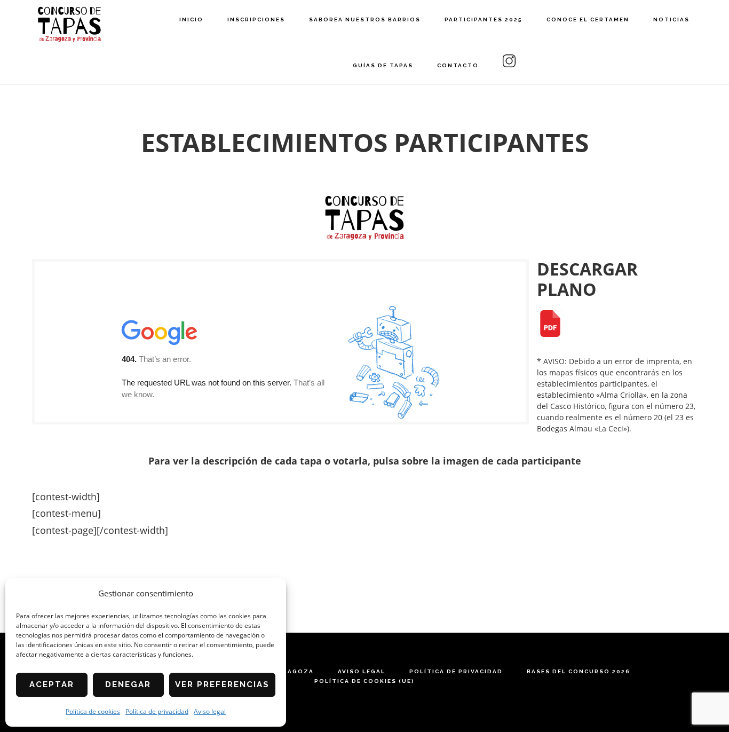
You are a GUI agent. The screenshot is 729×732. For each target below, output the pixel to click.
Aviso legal (210, 711)
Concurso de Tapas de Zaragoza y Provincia (69, 24)
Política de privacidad (156, 711)
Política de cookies (93, 711)
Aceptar (51, 684)
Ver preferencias (222, 684)
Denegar (128, 684)
